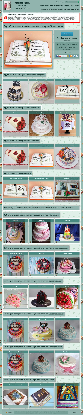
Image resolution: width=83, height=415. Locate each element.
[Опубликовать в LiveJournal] (65, 56)
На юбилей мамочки (41, 112)
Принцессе (41, 220)
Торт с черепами (41, 286)
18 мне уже (41, 253)
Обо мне (77, 9)
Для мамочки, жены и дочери (41, 145)
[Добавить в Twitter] (74, 56)
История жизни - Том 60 (15, 384)
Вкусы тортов (44, 9)
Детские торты (49, 5)
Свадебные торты (58, 5)
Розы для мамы (67, 352)
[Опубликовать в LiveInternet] (62, 56)
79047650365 (61, 207)
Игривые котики (67, 253)
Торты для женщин (33, 108)
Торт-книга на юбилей (67, 80)
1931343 (9, 412)
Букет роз (15, 286)
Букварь (67, 384)
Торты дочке (53, 215)
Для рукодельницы (41, 319)
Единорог (15, 220)
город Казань (22, 5)
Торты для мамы (32, 140)
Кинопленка (15, 80)
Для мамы (67, 319)
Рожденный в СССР (41, 80)
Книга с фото (67, 178)
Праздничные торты (69, 5)
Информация (67, 9)
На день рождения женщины (67, 112)
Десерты (77, 5)
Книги (28, 173)
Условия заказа (52, 9)
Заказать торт (60, 1)
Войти (74, 412)
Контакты (60, 9)
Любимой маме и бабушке (67, 145)
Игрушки (67, 220)
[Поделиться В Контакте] (77, 56)
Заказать (67, 34)
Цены (72, 9)
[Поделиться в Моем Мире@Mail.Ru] (68, 56)
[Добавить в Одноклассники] (71, 56)
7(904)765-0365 (22, 8)
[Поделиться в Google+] (60, 56)
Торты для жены (55, 281)
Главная (42, 5)
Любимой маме (15, 112)
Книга (41, 384)
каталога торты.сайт (35, 207)
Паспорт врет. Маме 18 (15, 253)
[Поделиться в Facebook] (57, 56)
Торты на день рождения (35, 75)
